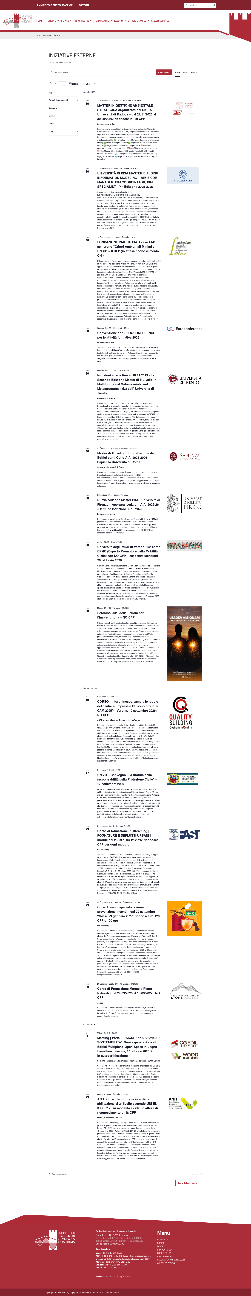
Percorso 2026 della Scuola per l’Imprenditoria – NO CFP (120, 615)
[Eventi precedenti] (50, 83)
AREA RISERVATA (160, 21)
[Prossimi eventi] (55, 83)
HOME (39, 21)
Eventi (51, 62)
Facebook (106, 1276)
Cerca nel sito (191, 5)
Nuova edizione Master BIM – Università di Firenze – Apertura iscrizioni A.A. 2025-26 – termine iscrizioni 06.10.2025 (128, 504)
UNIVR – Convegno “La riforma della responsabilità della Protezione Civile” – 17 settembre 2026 (127, 779)
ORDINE (52, 21)
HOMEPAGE (162, 1239)
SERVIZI (65, 21)
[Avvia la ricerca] (214, 5)
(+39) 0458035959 (108, 1238)
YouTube (126, 1276)
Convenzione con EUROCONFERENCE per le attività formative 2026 (126, 335)
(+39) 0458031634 (133, 1238)
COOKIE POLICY (164, 1253)
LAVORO (118, 21)
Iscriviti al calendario (187, 1183)
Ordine (160, 1243)
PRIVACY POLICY (164, 1249)
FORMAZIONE (102, 21)
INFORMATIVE (82, 21)
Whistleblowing (166, 1263)
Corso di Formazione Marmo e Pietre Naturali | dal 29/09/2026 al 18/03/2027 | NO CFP (128, 993)
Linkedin (117, 1276)
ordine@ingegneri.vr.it (106, 1241)
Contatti (84, 5)
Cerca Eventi (164, 72)
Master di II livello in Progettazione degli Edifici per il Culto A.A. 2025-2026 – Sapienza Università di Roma (127, 457)
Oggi (62, 83)
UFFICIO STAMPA (137, 21)
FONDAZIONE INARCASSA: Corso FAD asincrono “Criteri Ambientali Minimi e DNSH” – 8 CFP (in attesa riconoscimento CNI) (128, 249)
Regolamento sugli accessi (171, 1259)
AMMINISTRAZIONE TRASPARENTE (55, 5)
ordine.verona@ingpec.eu (131, 1241)
